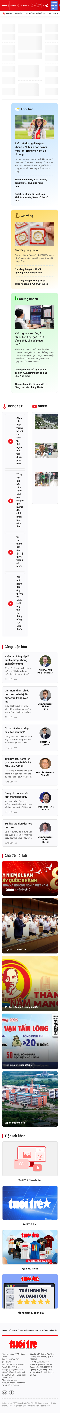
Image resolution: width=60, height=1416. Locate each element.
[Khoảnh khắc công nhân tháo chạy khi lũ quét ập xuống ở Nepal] (46, 421)
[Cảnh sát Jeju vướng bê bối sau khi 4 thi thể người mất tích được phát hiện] (11, 441)
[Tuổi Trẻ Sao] (30, 1203)
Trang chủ (6, 1330)
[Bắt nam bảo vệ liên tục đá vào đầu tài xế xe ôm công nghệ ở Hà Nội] (46, 450)
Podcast (13, 5)
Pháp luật (47, 13)
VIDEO (42, 406)
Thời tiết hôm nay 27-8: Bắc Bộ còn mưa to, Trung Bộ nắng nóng (31, 182)
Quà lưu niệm (30, 1268)
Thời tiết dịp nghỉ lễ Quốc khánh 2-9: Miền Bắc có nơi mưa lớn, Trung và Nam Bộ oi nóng (31, 149)
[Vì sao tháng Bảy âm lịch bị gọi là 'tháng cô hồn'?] (11, 552)
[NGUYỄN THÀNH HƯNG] (45, 829)
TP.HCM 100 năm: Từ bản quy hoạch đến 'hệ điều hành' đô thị (18, 762)
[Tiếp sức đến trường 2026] (30, 1041)
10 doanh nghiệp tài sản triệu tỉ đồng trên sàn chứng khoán (31, 386)
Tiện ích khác (15, 1136)
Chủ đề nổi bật (16, 856)
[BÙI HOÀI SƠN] (45, 662)
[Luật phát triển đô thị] (30, 925)
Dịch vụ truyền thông (38, 1370)
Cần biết (32, 5)
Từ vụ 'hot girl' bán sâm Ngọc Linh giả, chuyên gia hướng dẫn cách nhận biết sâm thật (20, 500)
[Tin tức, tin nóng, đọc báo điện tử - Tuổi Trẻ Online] (4, 5)
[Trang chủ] (3, 13)
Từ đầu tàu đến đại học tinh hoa (18, 825)
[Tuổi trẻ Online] (23, 1344)
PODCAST (15, 406)
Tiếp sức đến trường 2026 (18, 1065)
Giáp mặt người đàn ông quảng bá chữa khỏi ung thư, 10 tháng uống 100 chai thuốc (19, 603)
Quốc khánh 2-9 (18, 890)
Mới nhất (9, 13)
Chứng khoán (28, 299)
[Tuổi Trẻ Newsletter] (30, 1158)
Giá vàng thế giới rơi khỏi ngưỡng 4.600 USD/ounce (28, 271)
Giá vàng (27, 216)
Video (26, 13)
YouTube (23, 5)
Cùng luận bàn (16, 647)
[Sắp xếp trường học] (30, 1099)
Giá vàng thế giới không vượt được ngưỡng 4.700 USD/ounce (31, 282)
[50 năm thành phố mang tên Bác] (30, 983)
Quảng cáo (38, 5)
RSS (34, 1375)
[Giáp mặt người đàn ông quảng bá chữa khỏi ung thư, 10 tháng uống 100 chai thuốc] (11, 604)
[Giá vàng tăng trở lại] (34, 234)
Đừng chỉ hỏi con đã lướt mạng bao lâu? (16, 795)
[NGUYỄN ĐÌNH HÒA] (45, 764)
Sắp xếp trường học (15, 1122)
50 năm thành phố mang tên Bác (21, 1007)
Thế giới (39, 13)
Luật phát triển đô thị (15, 949)
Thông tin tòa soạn (10, 1380)
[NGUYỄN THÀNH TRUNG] (45, 696)
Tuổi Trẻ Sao (30, 1224)
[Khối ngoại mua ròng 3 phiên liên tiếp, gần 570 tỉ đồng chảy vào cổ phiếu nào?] (34, 317)
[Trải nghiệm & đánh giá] (30, 1291)
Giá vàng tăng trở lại (26, 250)
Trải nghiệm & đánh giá (30, 1312)
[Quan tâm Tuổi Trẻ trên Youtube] (4, 1392)
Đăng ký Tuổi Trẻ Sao (54, 5)
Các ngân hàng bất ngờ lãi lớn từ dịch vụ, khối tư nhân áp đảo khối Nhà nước (31, 373)
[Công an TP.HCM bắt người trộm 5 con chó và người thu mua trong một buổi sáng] (46, 479)
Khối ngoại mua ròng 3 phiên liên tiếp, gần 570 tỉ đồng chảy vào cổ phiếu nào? (30, 339)
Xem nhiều (18, 13)
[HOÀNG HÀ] (45, 734)
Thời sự (32, 13)
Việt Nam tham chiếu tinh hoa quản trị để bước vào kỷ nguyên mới (17, 696)
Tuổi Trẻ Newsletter (30, 1180)
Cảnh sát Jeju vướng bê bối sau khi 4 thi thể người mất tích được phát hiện (19, 441)
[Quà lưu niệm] (30, 1247)
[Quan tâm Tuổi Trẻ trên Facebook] (11, 1392)
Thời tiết (27, 109)
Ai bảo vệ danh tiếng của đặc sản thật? (17, 730)
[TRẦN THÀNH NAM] (45, 798)
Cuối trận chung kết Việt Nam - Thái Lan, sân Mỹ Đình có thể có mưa (31, 197)
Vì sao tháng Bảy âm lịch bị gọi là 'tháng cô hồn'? (19, 552)
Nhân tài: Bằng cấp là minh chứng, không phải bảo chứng (17, 660)
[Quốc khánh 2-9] (30, 878)
